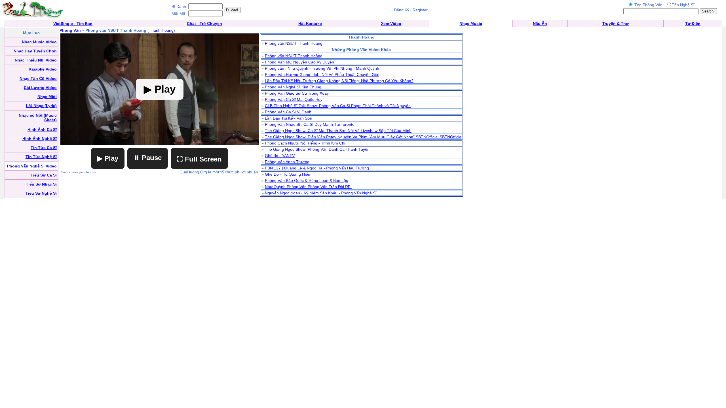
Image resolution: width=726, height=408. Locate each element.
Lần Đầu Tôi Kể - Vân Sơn (288, 118)
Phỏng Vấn (70, 30)
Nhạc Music (470, 23)
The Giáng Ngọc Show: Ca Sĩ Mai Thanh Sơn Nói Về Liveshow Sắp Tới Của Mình (338, 130)
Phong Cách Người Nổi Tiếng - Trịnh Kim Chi (305, 143)
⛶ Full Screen (199, 159)
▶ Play (107, 158)
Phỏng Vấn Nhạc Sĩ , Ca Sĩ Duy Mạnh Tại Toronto (309, 124)
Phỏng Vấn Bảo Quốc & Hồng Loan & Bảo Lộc (306, 180)
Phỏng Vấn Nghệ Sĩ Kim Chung (293, 87)
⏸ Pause (148, 158)
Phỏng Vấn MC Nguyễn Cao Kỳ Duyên (299, 62)
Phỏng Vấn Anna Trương (287, 162)
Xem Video (391, 23)
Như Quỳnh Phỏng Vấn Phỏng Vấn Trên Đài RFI (308, 186)
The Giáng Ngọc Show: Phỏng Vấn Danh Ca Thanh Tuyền (317, 149)
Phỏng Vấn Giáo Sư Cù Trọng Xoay (297, 93)
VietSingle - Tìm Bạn (72, 23)
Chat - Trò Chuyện (204, 23)
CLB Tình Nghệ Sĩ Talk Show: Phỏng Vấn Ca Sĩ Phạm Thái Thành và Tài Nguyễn (338, 105)
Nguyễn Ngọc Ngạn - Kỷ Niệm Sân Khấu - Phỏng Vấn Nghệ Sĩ (321, 193)
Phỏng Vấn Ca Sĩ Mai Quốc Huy (293, 99)
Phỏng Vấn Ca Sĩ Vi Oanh (288, 112)
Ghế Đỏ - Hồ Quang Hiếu (287, 174)
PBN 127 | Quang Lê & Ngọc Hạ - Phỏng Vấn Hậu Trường (317, 168)
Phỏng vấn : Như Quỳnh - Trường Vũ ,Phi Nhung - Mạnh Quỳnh (322, 68)
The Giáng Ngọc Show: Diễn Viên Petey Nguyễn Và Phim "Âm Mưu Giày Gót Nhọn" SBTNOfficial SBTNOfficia (363, 137)
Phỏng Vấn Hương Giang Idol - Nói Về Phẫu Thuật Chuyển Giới (322, 74)
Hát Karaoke (310, 23)
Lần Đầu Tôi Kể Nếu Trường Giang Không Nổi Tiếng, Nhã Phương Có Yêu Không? (339, 80)
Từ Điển (692, 23)
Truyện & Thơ (615, 23)
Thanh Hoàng (161, 30)
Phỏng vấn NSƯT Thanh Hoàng (293, 43)
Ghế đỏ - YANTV (280, 155)
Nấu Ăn (540, 23)
